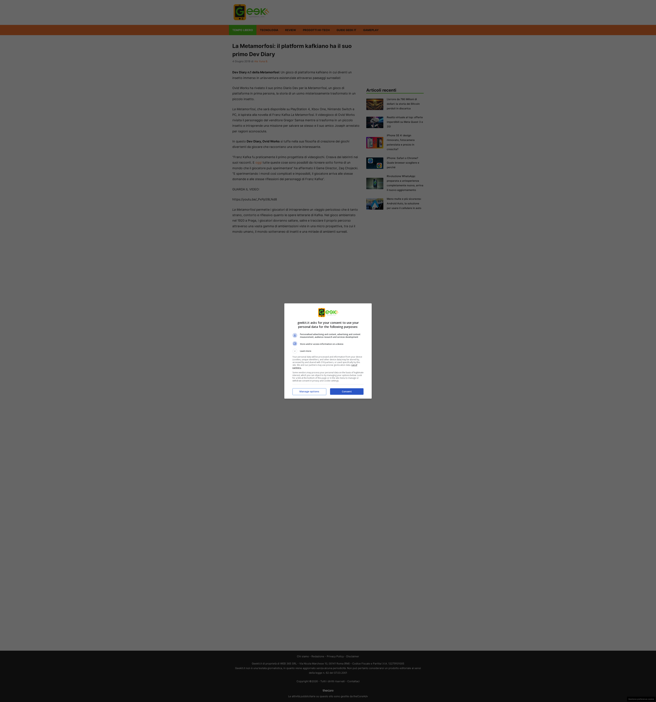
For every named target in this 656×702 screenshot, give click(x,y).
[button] (328, 351)
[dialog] (328, 351)
